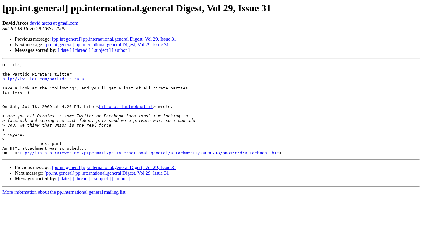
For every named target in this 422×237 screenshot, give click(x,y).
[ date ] (64, 50)
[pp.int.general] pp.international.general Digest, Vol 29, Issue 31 (114, 39)
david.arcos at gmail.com (54, 23)
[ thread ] (81, 50)
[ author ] (121, 50)
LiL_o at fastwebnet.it (126, 106)
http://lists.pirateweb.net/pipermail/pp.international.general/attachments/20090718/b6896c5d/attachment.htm (148, 153)
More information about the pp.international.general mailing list (63, 192)
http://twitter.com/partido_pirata (43, 79)
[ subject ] (101, 50)
